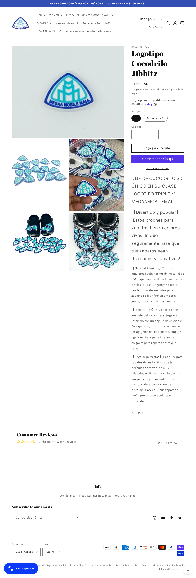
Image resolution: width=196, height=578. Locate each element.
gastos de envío (144, 89)
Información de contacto (171, 569)
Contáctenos (67, 495)
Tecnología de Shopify (76, 565)
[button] (40, 15)
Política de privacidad (127, 565)
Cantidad (136, 126)
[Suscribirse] (76, 517)
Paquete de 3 (155, 118)
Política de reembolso (101, 565)
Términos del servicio (153, 565)
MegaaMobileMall (55, 565)
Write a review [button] (167, 443)
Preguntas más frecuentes (95, 495)
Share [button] (139, 412)
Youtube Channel (125, 495)
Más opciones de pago (157, 168)
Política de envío (175, 565)
